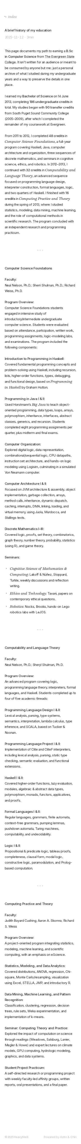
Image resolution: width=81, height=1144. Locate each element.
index (12, 16)
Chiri (73, 1137)
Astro (63, 1137)
